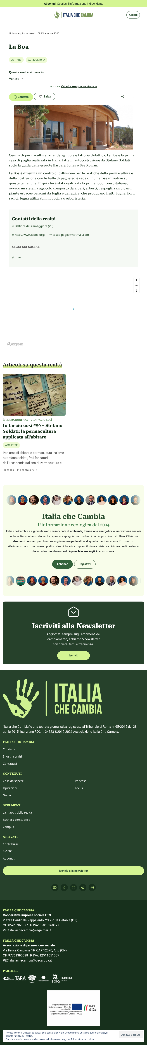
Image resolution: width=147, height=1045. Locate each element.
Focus (79, 788)
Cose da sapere (13, 781)
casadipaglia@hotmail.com (71, 235)
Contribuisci (11, 844)
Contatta (23, 97)
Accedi (133, 15)
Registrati (85, 564)
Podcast (80, 781)
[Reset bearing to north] (136, 290)
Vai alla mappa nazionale (79, 86)
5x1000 (7, 851)
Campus (8, 827)
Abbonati (62, 564)
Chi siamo (9, 749)
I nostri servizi (12, 756)
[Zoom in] (136, 280)
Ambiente (11, 445)
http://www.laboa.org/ (30, 235)
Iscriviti (73, 655)
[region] (73, 311)
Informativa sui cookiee (82, 1039)
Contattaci (10, 764)
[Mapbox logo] (15, 344)
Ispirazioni (10, 788)
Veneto (14, 78)
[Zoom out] (136, 285)
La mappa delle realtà (17, 812)
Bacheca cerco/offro (16, 820)
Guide (7, 795)
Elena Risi (9, 470)
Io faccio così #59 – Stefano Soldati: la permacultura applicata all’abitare (33, 431)
